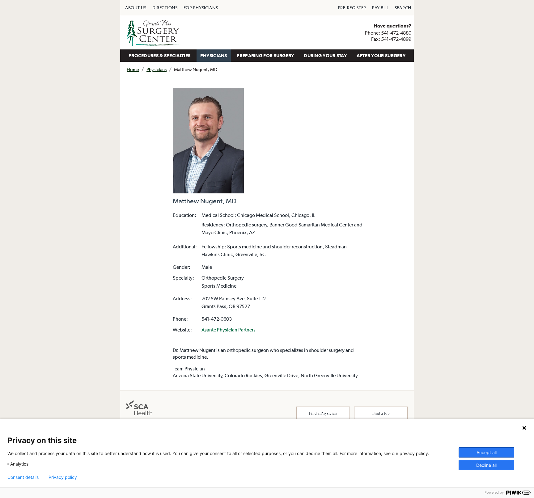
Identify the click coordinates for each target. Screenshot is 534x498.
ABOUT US (135, 7)
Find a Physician (323, 413)
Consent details (23, 477)
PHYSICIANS (213, 55)
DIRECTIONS (165, 7)
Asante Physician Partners (228, 329)
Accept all (487, 452)
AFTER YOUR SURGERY (381, 55)
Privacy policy (63, 477)
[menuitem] (136, 7)
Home (133, 69)
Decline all (486, 465)
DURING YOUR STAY (325, 55)
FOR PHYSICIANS (201, 7)
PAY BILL (380, 7)
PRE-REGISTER (352, 7)
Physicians (156, 69)
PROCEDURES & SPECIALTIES (159, 55)
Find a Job (381, 413)
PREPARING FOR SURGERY (265, 55)
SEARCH (403, 7)
